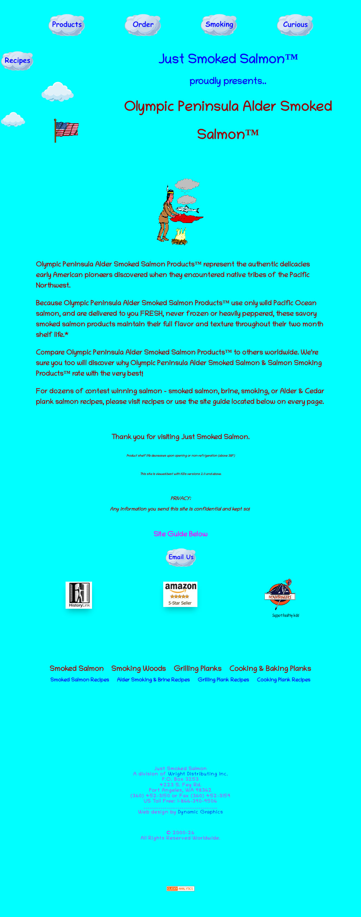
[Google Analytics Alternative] (180, 890)
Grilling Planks (198, 670)
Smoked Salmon (77, 670)
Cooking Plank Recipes (284, 680)
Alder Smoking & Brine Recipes (153, 680)
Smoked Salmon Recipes (79, 680)
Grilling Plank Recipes (223, 680)
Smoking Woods (138, 670)
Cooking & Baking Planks (270, 670)
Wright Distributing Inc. (198, 774)
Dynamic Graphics (200, 812)
